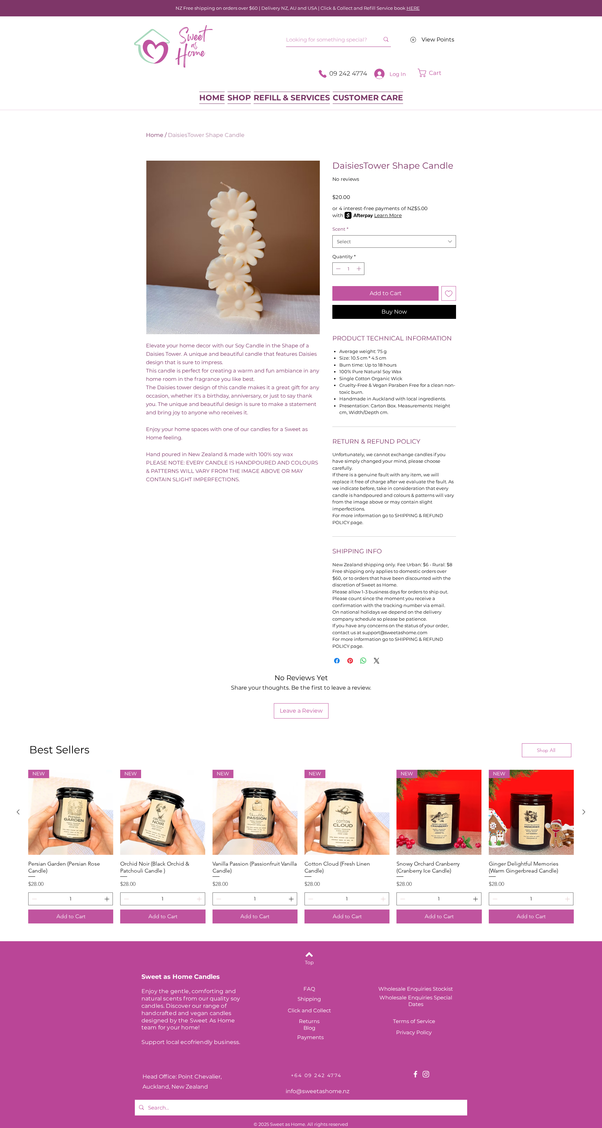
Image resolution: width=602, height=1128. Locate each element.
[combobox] (394, 241)
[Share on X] (376, 661)
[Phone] (322, 73)
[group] (301, 846)
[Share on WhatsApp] (363, 661)
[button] (440, 73)
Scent (340, 229)
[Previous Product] (18, 812)
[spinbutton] (348, 269)
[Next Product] (584, 812)
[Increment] (359, 269)
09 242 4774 (348, 73)
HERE (413, 8)
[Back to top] (309, 954)
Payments (310, 1037)
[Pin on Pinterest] (350, 661)
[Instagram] (426, 1074)
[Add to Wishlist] (448, 293)
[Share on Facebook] (337, 661)
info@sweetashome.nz (317, 1091)
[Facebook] (415, 1074)
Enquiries (421, 997)
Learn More (388, 215)
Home (154, 135)
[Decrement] (337, 269)
